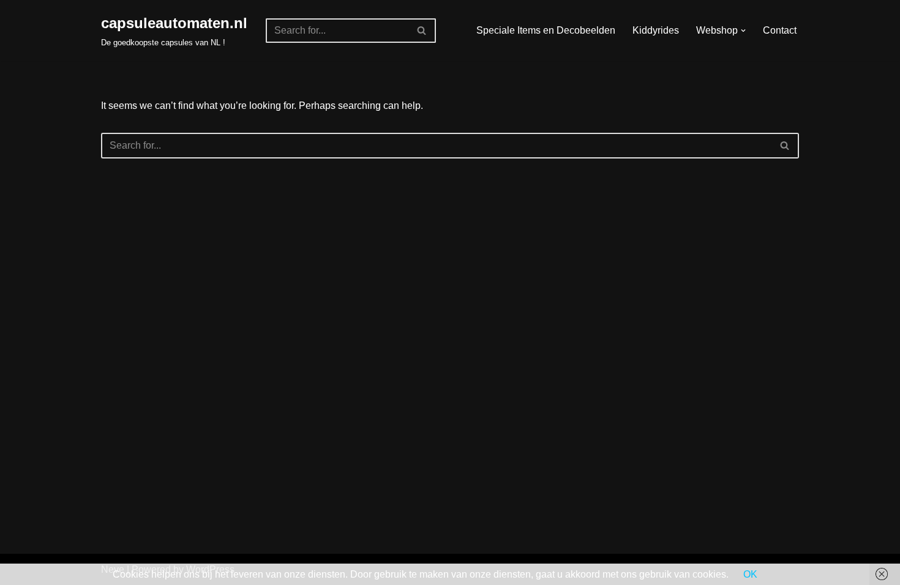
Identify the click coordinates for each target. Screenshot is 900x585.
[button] (743, 30)
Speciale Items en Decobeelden (545, 30)
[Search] (422, 30)
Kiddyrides (655, 30)
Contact (780, 30)
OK (750, 574)
